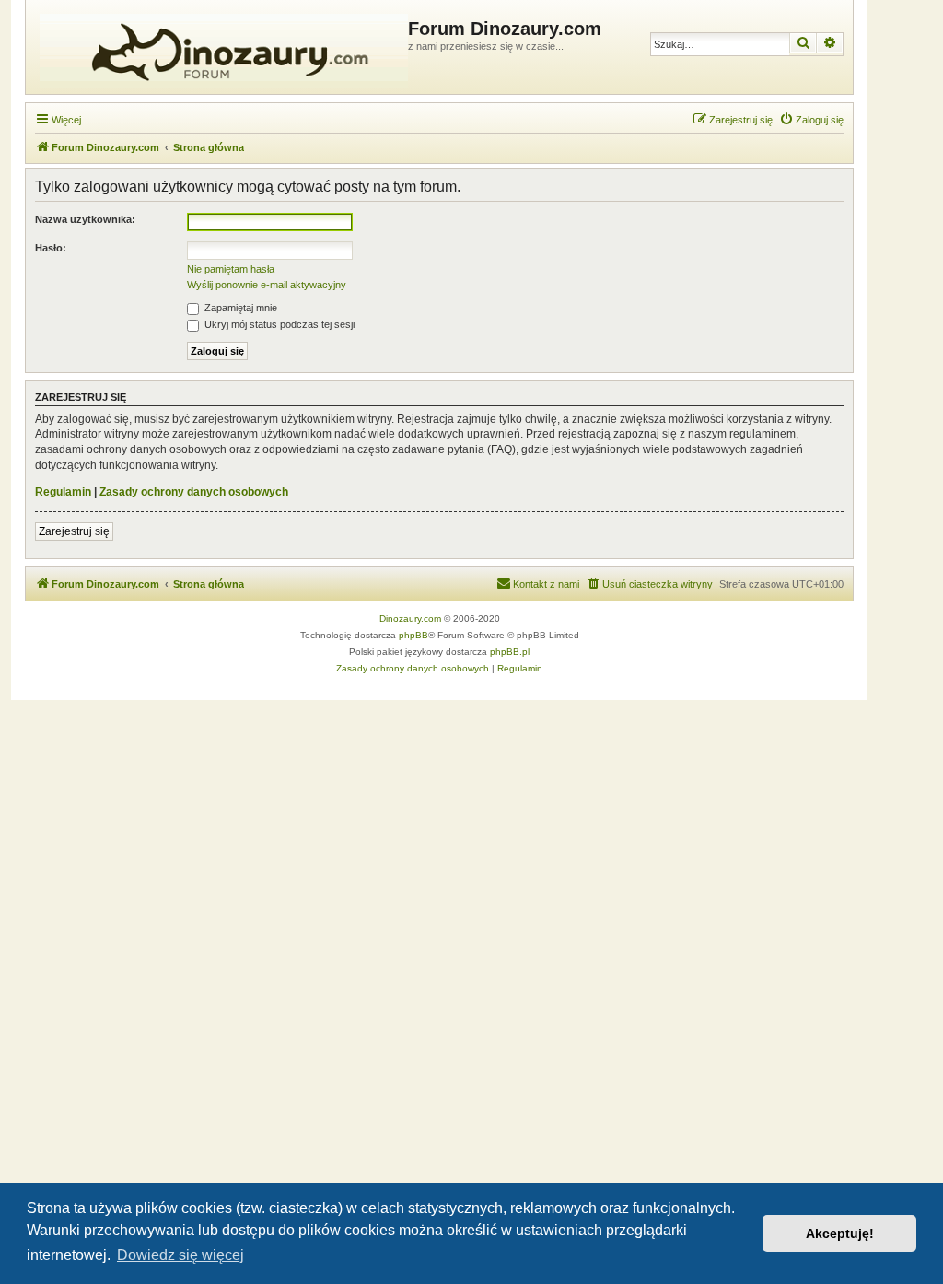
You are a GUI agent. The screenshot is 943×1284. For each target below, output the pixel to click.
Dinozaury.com (410, 618)
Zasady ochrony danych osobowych (193, 491)
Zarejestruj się (74, 531)
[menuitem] (811, 120)
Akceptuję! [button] (840, 1233)
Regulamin (63, 491)
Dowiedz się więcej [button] (180, 1255)
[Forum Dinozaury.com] (219, 47)
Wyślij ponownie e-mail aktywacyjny (266, 284)
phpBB (413, 635)
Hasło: (50, 247)
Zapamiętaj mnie (239, 307)
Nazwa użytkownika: (85, 219)
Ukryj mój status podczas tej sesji (278, 324)
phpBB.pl (510, 652)
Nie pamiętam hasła (230, 268)
